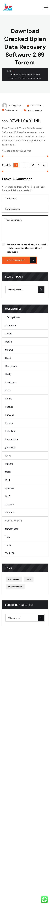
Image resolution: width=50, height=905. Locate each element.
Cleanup (9, 349)
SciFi (7, 496)
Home (8, 71)
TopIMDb (10, 553)
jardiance (10, 447)
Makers (9, 463)
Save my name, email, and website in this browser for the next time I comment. (27, 248)
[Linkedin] (38, 165)
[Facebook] (27, 165)
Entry (8, 390)
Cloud (8, 358)
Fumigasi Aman (15, 586)
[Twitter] (33, 165)
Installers (10, 431)
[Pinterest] (44, 165)
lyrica (8, 455)
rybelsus (9, 488)
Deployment (11, 366)
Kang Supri (16, 105)
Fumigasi (9, 414)
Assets (8, 333)
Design (8, 374)
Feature (9, 406)
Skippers (10, 512)
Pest (7, 480)
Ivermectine (11, 439)
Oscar (8, 471)
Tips (7, 536)
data (28, 579)
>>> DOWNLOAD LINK (21, 120)
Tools (8, 545)
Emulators (10, 382)
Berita (8, 341)
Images (9, 423)
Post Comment (16, 260)
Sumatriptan (11, 528)
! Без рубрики (12, 317)
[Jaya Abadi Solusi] (7, 7)
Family (8, 398)
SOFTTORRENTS (35, 110)
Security (9, 504)
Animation (10, 325)
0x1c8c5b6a (13, 579)
